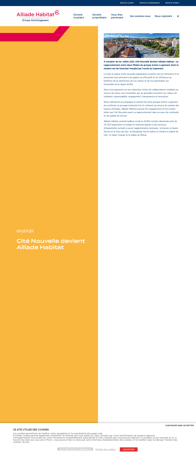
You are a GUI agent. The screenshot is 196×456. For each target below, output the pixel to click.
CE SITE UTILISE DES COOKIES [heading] (31, 429)
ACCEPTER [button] (128, 449)
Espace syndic (172, 3)
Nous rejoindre (163, 16)
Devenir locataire (79, 16)
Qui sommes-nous (140, 16)
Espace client (127, 3)
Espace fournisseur (150, 3)
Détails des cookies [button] (105, 449)
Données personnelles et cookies (75, 449)
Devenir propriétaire (99, 16)
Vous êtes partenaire (117, 16)
